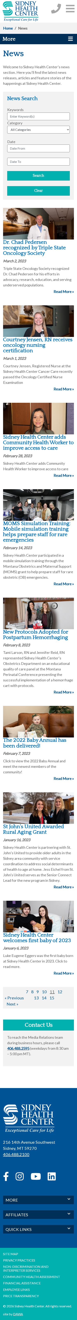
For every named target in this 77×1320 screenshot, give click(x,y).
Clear (38, 191)
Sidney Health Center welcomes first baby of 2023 (37, 938)
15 (51, 997)
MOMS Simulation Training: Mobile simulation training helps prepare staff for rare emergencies (37, 532)
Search (38, 176)
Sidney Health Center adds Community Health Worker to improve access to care (38, 442)
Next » (12, 1003)
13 (36, 997)
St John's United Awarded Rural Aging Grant (33, 829)
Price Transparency (21, 1296)
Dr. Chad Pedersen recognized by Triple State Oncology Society (34, 247)
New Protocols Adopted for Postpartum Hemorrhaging (35, 634)
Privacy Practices (19, 1260)
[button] (70, 8)
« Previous (14, 997)
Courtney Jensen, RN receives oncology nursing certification (37, 345)
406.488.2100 (16, 1154)
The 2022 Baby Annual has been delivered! (34, 743)
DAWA (18, 1314)
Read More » (64, 291)
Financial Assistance (22, 1283)
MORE (12, 1199)
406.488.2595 (18, 1048)
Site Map (10, 1254)
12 (59, 991)
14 (44, 997)
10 (44, 991)
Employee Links (16, 1289)
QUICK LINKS (19, 1229)
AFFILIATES (17, 1214)
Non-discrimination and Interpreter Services (25, 1268)
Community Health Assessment (31, 1277)
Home (8, 28)
